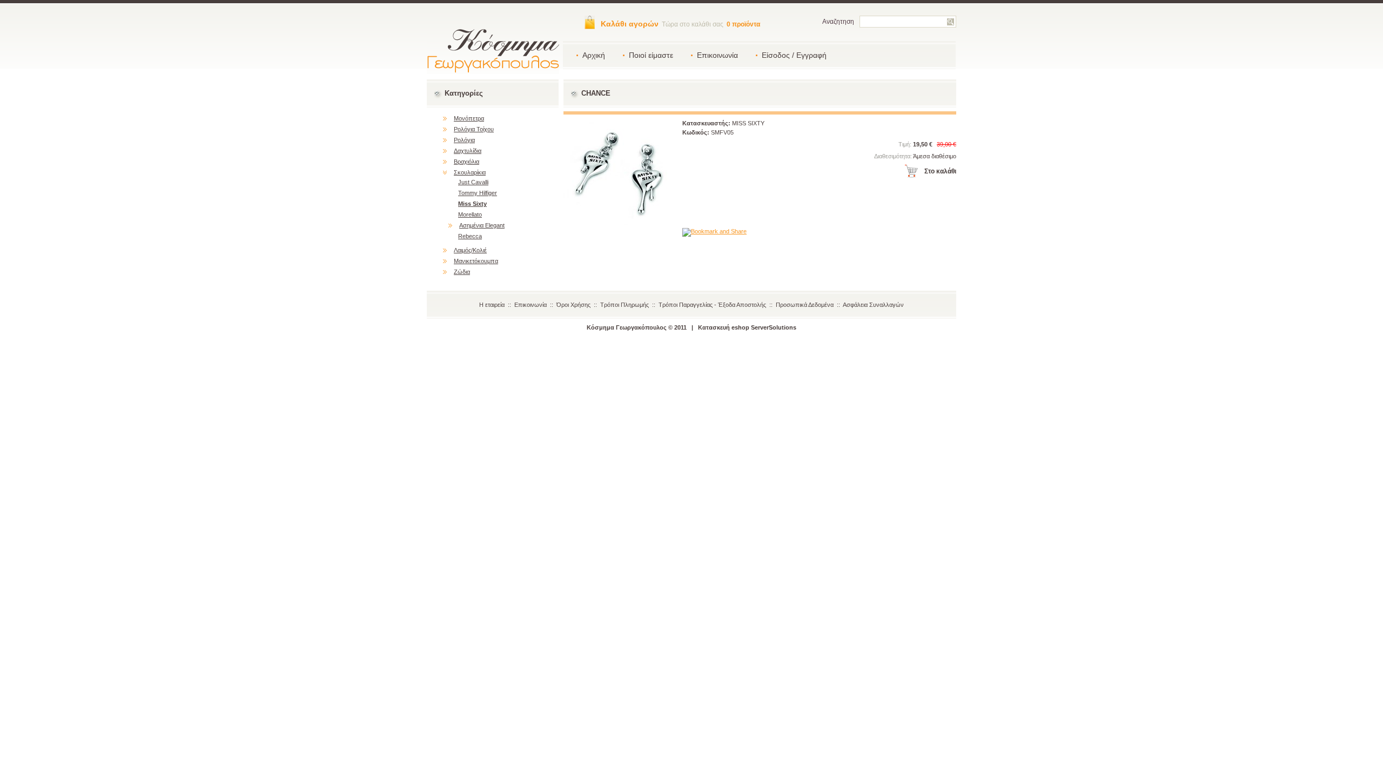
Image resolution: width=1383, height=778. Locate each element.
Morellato (470, 214)
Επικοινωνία (717, 55)
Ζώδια (462, 272)
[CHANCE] (617, 223)
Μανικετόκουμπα (476, 261)
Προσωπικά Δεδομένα (805, 304)
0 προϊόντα (743, 24)
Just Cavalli (473, 182)
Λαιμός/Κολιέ (470, 250)
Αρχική (593, 55)
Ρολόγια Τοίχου (474, 129)
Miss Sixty (472, 203)
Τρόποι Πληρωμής (624, 304)
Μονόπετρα (469, 118)
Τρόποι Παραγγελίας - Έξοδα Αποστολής (712, 304)
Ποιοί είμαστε (651, 55)
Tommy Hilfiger (477, 193)
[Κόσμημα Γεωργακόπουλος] (493, 71)
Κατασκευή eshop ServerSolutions (747, 327)
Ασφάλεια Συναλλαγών (873, 304)
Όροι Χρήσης (573, 304)
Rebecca (470, 236)
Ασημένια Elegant (482, 225)
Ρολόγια (464, 140)
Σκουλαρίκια (470, 172)
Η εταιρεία (492, 304)
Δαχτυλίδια (467, 150)
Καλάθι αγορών (630, 23)
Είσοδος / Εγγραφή (794, 55)
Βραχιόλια (466, 161)
